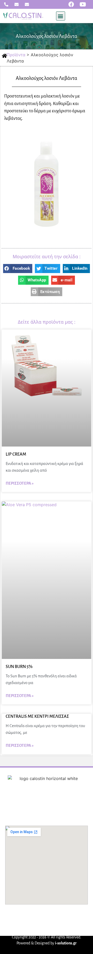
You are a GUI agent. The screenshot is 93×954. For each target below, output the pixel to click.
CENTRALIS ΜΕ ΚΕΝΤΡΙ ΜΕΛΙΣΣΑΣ (37, 716)
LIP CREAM (16, 454)
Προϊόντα (61, 804)
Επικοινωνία (47, 813)
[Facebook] (71, 4)
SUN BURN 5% (19, 666)
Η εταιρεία (38, 804)
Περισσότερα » (20, 483)
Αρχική (16, 804)
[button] (60, 15)
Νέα (78, 804)
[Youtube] (83, 4)
